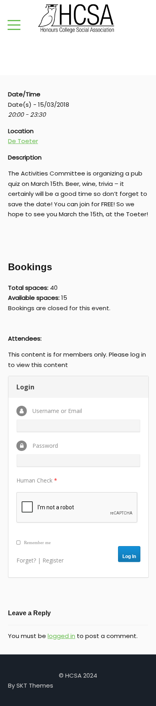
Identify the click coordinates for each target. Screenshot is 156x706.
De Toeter (23, 141)
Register (53, 560)
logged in (61, 636)
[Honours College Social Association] (78, 18)
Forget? (26, 560)
